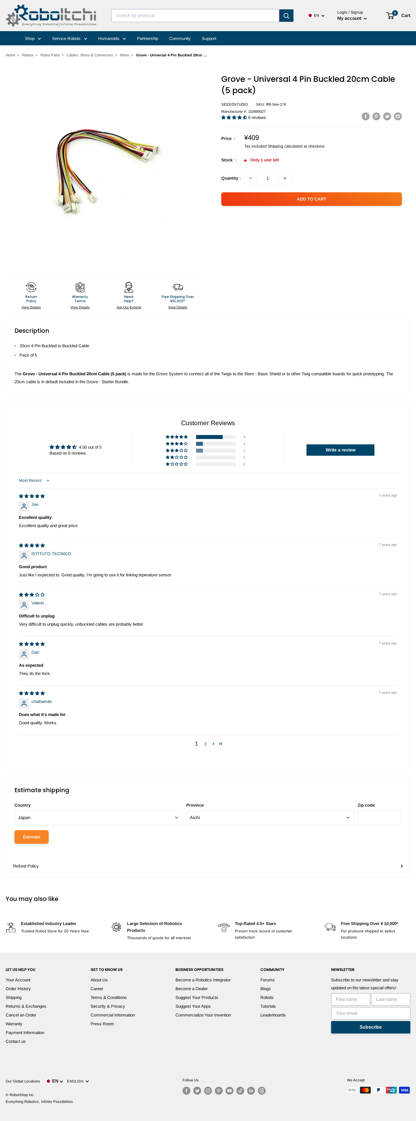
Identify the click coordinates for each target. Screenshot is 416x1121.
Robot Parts (50, 55)
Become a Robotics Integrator (203, 979)
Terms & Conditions (109, 997)
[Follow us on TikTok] (240, 1091)
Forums (267, 979)
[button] (234, 117)
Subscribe (371, 1027)
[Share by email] (398, 116)
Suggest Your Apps (193, 1006)
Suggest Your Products (196, 997)
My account (350, 18)
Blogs (265, 988)
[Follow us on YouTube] (229, 1091)
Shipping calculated (285, 146)
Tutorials (268, 1006)
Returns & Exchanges (26, 1006)
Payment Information (25, 1032)
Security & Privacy (108, 1006)
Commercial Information (113, 1015)
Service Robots (67, 38)
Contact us (16, 1041)
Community (180, 38)
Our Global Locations (23, 1081)
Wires (124, 55)
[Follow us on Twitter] (197, 1091)
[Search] (286, 15)
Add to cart (311, 199)
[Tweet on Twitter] (387, 116)
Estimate (31, 836)
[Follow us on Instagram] (208, 1091)
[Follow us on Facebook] (186, 1091)
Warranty (14, 1023)
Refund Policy (26, 866)
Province (195, 805)
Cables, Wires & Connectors (90, 55)
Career (97, 988)
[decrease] (250, 178)
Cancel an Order (21, 1015)
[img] (32, 496)
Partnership (147, 38)
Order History (18, 988)
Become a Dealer (191, 988)
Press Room (102, 1023)
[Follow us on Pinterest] (219, 1091)
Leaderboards (273, 1015)
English (76, 1081)
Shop (30, 38)
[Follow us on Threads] (262, 1091)
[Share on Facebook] (366, 116)
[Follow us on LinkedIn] (251, 1091)
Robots (28, 55)
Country (22, 805)
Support (209, 38)
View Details (31, 307)
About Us (99, 979)
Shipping (14, 997)
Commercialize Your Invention (203, 1015)
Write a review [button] (340, 449)
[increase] (285, 178)
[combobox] (195, 15)
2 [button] (205, 743)
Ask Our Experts (129, 307)
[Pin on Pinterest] (376, 116)
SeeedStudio (234, 104)
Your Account (18, 979)
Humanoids (109, 38)
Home (10, 55)
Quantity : (231, 178)
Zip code (366, 805)
